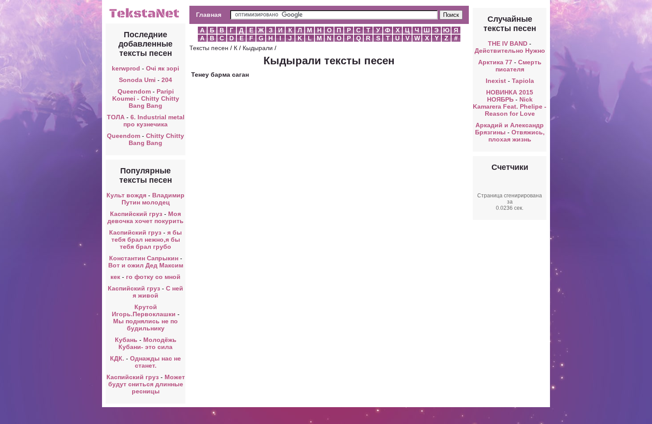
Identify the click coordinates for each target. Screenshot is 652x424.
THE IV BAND (507, 43)
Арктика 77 (495, 62)
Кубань (126, 339)
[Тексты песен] (145, 16)
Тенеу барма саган (220, 74)
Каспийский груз (136, 213)
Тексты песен (208, 47)
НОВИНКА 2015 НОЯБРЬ (509, 96)
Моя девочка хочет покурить (145, 217)
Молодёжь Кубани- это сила (147, 343)
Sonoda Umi (137, 79)
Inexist (496, 80)
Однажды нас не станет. (155, 362)
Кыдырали (258, 47)
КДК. (117, 358)
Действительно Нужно (510, 50)
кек (115, 276)
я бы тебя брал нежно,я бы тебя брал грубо (146, 239)
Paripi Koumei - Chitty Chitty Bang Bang (145, 98)
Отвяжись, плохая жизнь (516, 136)
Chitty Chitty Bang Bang (156, 139)
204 (166, 79)
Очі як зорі (162, 68)
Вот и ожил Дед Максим (145, 265)
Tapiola (523, 80)
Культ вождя (126, 195)
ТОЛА (116, 117)
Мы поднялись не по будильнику (145, 325)
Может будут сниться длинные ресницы (146, 384)
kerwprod (126, 68)
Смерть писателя (518, 66)
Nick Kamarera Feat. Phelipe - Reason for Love (509, 106)
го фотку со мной (153, 276)
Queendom (134, 91)
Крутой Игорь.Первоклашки (144, 310)
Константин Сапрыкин (143, 258)
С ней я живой (158, 292)
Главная (208, 14)
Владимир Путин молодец (153, 199)
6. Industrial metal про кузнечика (154, 121)
